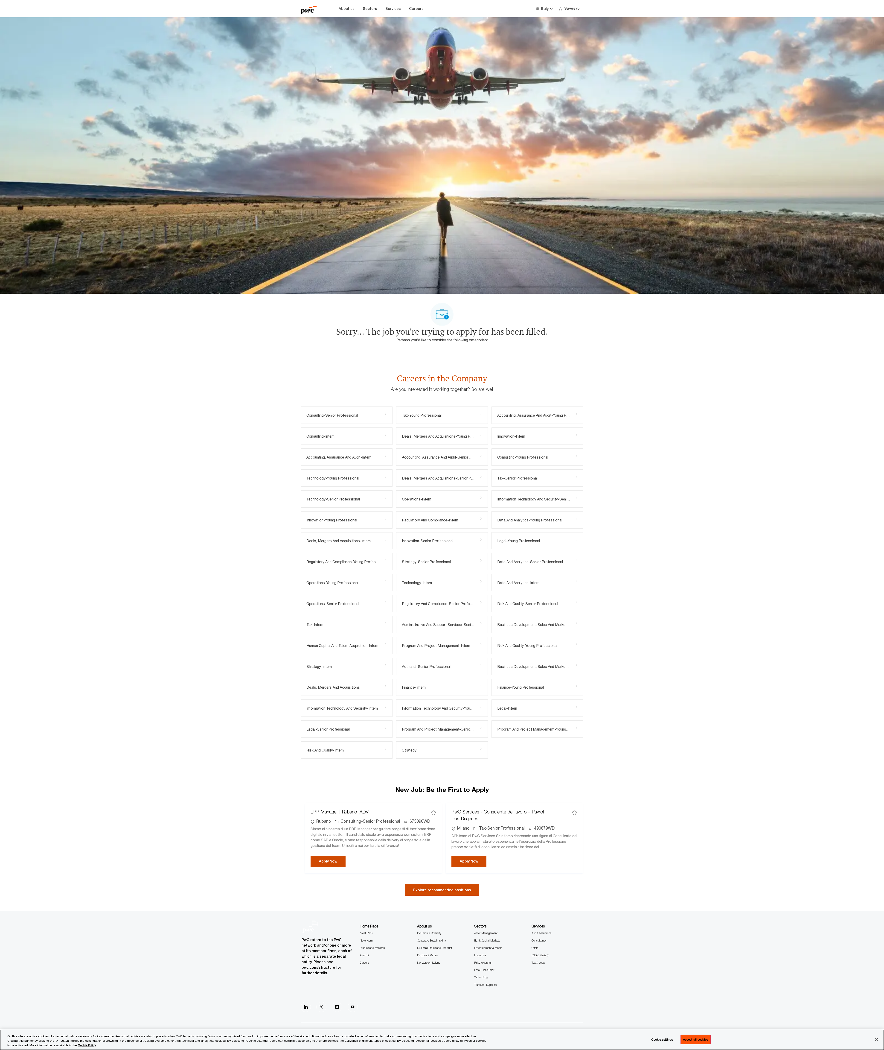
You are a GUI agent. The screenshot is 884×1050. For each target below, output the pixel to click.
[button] (544, 9)
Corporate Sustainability (431, 940)
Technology (481, 977)
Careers (416, 8)
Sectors (370, 8)
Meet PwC (366, 933)
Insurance (480, 955)
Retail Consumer (484, 970)
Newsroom (366, 940)
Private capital (482, 962)
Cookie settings (662, 1039)
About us (347, 8)
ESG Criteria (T (540, 955)
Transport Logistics (485, 984)
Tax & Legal (538, 962)
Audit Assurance (541, 933)
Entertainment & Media (488, 948)
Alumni (364, 955)
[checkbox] (433, 812)
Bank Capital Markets (487, 940)
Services (393, 8)
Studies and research (372, 948)
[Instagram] (337, 1007)
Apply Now (332, 861)
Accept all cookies (695, 1039)
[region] (442, 1040)
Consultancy (539, 940)
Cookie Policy (87, 1045)
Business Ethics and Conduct (434, 948)
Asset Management (486, 933)
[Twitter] (321, 1007)
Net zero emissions (428, 962)
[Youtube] (353, 1007)
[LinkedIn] (306, 1007)
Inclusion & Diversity (429, 933)
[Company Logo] (312, 9)
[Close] (877, 1039)
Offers (535, 948)
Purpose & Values (427, 955)
